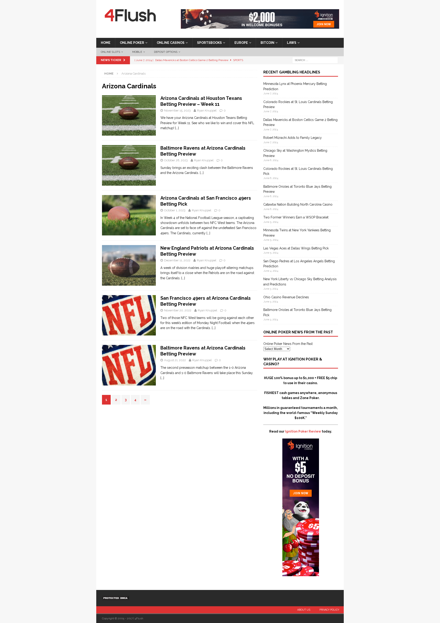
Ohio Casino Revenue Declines (286, 297)
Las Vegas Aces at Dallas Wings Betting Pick (296, 248)
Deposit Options (165, 51)
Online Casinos (170, 43)
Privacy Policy (329, 609)
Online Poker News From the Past (288, 344)
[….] (177, 128)
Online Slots (110, 51)
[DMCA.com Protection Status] (115, 598)
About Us (303, 609)
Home (105, 43)
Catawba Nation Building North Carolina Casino (298, 204)
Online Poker (132, 43)
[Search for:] (315, 60)
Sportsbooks (209, 43)
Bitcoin (267, 43)
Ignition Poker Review (303, 431)
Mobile (137, 51)
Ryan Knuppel (207, 110)
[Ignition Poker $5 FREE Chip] (300, 574)
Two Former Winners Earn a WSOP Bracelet (295, 217)
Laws (291, 43)
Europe (241, 43)
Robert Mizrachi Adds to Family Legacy (292, 138)
